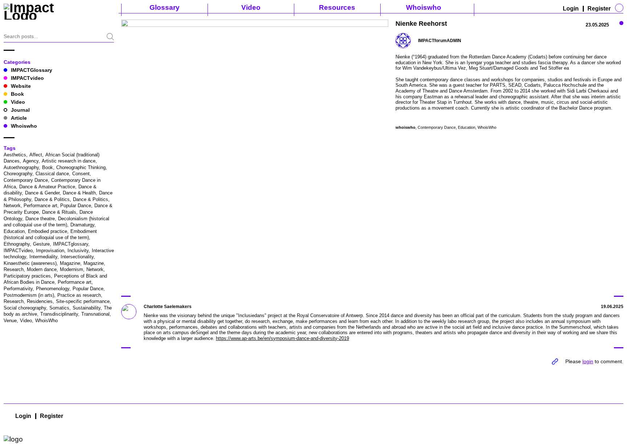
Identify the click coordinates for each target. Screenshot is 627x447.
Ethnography (17, 244)
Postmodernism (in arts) (29, 295)
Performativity (18, 288)
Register (599, 8)
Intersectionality (77, 256)
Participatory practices (27, 276)
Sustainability (87, 308)
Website (21, 86)
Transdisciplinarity (59, 314)
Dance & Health (79, 193)
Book (17, 94)
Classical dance (52, 173)
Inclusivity (78, 250)
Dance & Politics (52, 199)
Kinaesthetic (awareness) (30, 263)
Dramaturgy (82, 224)
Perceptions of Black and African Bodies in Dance (55, 279)
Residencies (40, 301)
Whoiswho (423, 7)
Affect (35, 154)
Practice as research (79, 295)
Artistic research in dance (68, 161)
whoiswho (405, 127)
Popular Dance (88, 288)
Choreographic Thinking (81, 167)
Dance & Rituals (59, 212)
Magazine (70, 263)
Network (94, 269)
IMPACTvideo (27, 78)
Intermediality (43, 256)
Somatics (59, 308)
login (587, 361)
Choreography (18, 173)
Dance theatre (40, 218)
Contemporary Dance (26, 180)
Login (571, 8)
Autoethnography (21, 167)
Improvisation (50, 250)
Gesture (41, 244)
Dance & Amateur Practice (47, 186)
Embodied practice (47, 231)
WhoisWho (46, 320)
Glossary (164, 7)
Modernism (71, 269)
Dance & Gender (42, 193)
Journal (20, 110)
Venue (10, 320)
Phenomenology (52, 288)
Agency (30, 161)
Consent (81, 173)
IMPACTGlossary (31, 70)
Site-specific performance (83, 301)
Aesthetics (15, 154)
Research (14, 301)
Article (19, 118)
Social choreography (25, 308)
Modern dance (42, 269)
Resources (337, 7)
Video (251, 7)
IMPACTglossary (70, 244)
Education (14, 231)
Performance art (74, 282)
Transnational (95, 314)
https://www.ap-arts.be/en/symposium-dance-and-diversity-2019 (282, 338)
